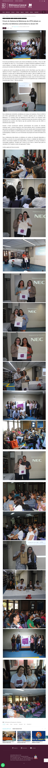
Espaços (22, 12)
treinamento (29, 724)
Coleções (26, 12)
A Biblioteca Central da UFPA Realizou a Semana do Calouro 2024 (23, 742)
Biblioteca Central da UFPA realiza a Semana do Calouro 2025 (8, 742)
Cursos (12, 18)
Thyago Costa (15, 26)
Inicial (4, 12)
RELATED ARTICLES (7, 728)
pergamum (20, 724)
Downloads (36, 12)
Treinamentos (24, 18)
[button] (43, 12)
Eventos (4, 18)
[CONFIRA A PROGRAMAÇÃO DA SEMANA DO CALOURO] (38, 736)
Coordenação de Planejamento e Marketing (13, 722)
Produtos (17, 12)
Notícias (31, 12)
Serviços (12, 12)
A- (5, 28)
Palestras (19, 18)
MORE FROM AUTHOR (17, 728)
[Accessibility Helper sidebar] (46, 737)
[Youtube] (44, 1)
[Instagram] (42, 1)
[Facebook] (40, 1)
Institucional (8, 12)
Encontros (15, 18)
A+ (3, 28)
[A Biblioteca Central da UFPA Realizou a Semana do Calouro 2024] (24, 736)
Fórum (11, 724)
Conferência (8, 18)
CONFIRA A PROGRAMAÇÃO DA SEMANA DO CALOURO (37, 742)
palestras (15, 724)
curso (7, 724)
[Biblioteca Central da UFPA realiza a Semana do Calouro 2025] (9, 736)
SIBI (24, 724)
